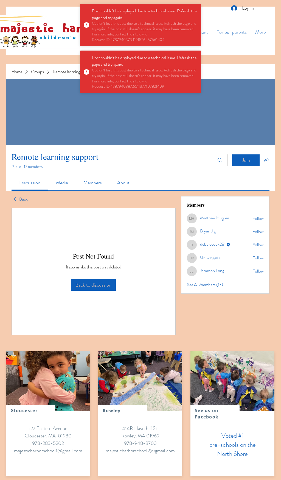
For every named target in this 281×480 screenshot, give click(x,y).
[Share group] (266, 160)
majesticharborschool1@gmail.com (48, 450)
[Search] (220, 160)
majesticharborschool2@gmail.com (140, 450)
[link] (29, 182)
